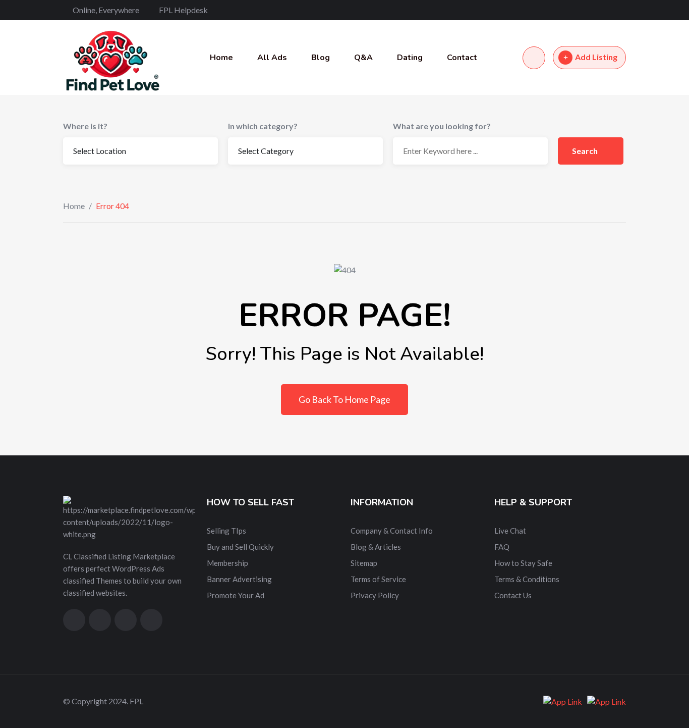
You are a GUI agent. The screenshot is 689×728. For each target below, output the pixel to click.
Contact (462, 57)
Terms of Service (378, 579)
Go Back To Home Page (344, 399)
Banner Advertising (239, 579)
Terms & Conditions (526, 579)
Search (585, 150)
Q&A (363, 57)
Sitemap (364, 562)
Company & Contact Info (392, 530)
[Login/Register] (534, 57)
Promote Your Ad (235, 595)
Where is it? (85, 126)
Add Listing (596, 57)
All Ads (272, 57)
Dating (410, 57)
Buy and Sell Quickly (240, 546)
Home (221, 57)
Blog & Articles (376, 546)
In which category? (263, 126)
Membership (227, 562)
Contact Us (513, 595)
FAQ (501, 546)
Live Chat (510, 530)
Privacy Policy (375, 595)
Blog (320, 57)
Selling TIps (226, 530)
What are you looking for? (442, 126)
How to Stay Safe (523, 562)
